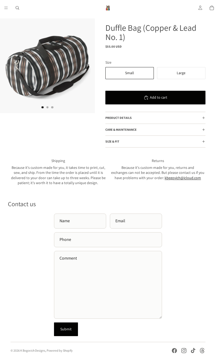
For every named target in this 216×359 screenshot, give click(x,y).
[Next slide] (89, 66)
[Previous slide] (6, 66)
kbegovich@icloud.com (183, 177)
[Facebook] (174, 350)
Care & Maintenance (121, 130)
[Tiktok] (193, 350)
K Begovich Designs (32, 350)
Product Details (118, 118)
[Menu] (6, 8)
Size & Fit (112, 141)
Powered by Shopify (60, 350)
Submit (66, 329)
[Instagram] (184, 350)
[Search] (17, 8)
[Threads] (202, 350)
